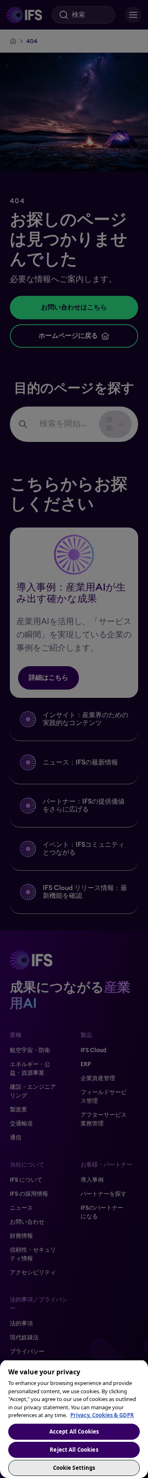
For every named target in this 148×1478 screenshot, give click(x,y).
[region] (74, 1418)
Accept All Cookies (74, 1431)
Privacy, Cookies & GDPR (102, 1415)
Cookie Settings (74, 1467)
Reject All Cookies (74, 1449)
